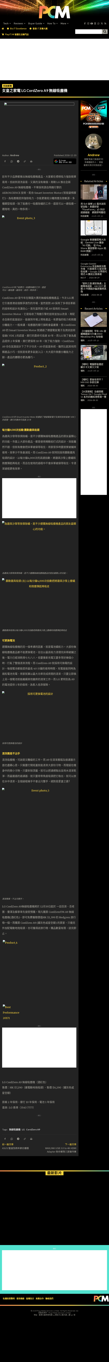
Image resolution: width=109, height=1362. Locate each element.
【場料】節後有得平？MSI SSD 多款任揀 (92, 380)
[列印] (31, 161)
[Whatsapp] (98, 23)
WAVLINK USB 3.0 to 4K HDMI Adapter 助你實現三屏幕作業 (60, 1149)
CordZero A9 (33, 1129)
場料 (83, 340)
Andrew (14, 155)
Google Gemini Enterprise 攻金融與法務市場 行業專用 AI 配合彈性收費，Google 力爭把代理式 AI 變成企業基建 (94, 269)
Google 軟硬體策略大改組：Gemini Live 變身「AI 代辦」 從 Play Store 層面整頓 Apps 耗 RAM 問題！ (93, 245)
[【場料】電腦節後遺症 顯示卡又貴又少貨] (94, 352)
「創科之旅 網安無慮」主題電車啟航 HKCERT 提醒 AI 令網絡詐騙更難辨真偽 (93, 287)
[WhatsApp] (11, 161)
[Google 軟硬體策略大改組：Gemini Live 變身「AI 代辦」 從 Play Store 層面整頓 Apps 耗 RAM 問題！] (94, 227)
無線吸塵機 (14, 1129)
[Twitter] (102, 23)
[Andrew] (93, 142)
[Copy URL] (24, 161)
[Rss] (105, 23)
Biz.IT (83, 277)
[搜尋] (105, 31)
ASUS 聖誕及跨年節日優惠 (15, 1148)
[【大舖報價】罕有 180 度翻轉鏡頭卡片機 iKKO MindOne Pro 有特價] (94, 319)
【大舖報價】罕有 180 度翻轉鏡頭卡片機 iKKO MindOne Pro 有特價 (93, 334)
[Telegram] (18, 161)
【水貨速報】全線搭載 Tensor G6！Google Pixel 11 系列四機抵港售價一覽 (94, 394)
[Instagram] (88, 23)
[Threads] (95, 23)
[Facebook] (85, 23)
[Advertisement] (54, 59)
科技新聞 (7, 86)
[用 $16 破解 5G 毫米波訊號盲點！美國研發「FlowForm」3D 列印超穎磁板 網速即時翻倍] (94, 191)
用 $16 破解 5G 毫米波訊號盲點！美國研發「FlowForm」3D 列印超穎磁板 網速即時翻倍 (93, 208)
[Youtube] (91, 23)
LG (23, 1129)
